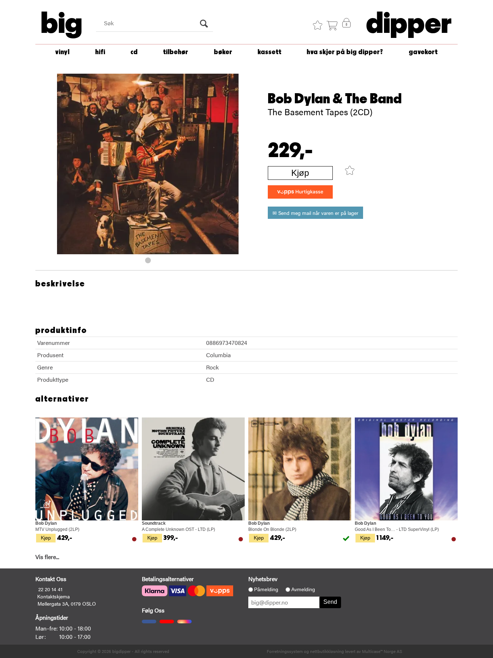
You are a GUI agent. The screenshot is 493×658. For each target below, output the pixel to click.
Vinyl (62, 52)
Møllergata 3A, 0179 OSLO (67, 603)
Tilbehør (175, 52)
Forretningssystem (285, 651)
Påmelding (266, 589)
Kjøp (300, 173)
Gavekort (423, 52)
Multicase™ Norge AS (382, 651)
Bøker (223, 52)
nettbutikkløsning (327, 651)
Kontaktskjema (53, 596)
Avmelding (303, 589)
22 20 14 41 (50, 589)
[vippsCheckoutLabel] (300, 192)
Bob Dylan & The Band (335, 99)
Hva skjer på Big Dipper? (345, 52)
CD (134, 52)
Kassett (270, 52)
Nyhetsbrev (263, 579)
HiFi (100, 52)
